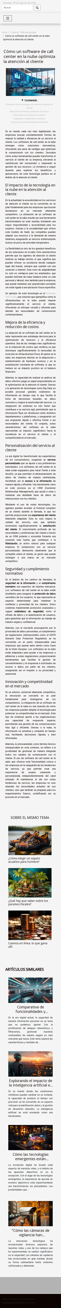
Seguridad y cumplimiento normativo (29, 118)
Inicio (4, 32)
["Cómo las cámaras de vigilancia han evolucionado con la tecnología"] (30, 1213)
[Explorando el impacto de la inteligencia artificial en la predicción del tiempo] (30, 1063)
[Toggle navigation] (8, 18)
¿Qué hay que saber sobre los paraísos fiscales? (28, 902)
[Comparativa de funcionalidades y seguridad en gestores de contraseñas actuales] (30, 990)
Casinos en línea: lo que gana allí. (27, 945)
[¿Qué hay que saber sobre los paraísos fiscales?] (30, 883)
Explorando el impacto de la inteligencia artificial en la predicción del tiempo (30, 1085)
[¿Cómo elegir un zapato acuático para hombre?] (30, 840)
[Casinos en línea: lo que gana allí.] (30, 925)
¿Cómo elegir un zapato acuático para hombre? (24, 860)
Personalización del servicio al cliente (29, 115)
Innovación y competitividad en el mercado (29, 122)
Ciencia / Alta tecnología (23, 32)
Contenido (31, 100)
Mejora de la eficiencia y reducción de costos (29, 111)
